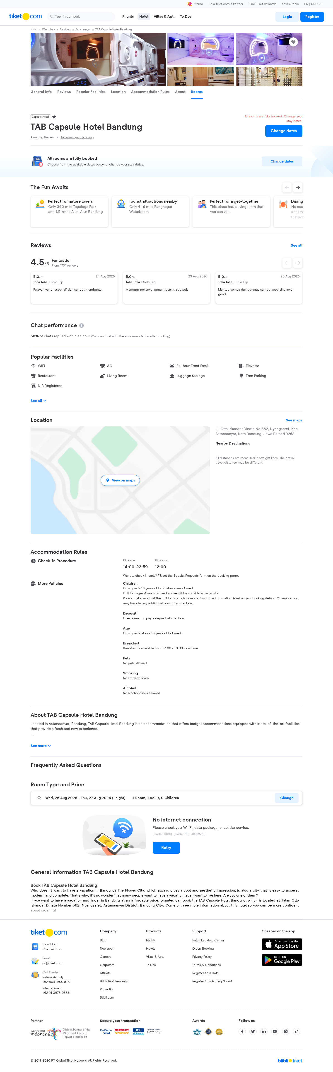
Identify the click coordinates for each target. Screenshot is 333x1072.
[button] (120, 480)
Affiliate (105, 973)
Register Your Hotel (205, 973)
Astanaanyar (82, 29)
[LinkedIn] (264, 1031)
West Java (48, 29)
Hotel (34, 29)
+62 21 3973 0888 (56, 993)
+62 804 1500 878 (56, 982)
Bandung (65, 29)
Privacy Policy (202, 957)
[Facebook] (242, 1031)
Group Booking (203, 949)
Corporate (107, 965)
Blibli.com (107, 998)
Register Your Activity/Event (212, 981)
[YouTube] (274, 1031)
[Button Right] (297, 263)
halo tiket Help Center (208, 940)
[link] (287, 17)
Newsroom (108, 949)
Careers (105, 957)
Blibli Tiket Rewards (262, 4)
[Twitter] (253, 1031)
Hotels (150, 949)
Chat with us (51, 949)
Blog (103, 940)
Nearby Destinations (232, 443)
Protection (107, 989)
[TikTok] (296, 1031)
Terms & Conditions (206, 965)
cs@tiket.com (52, 963)
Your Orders (290, 4)
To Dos (151, 965)
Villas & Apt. (155, 957)
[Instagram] (285, 1031)
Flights (151, 940)
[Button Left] (287, 263)
